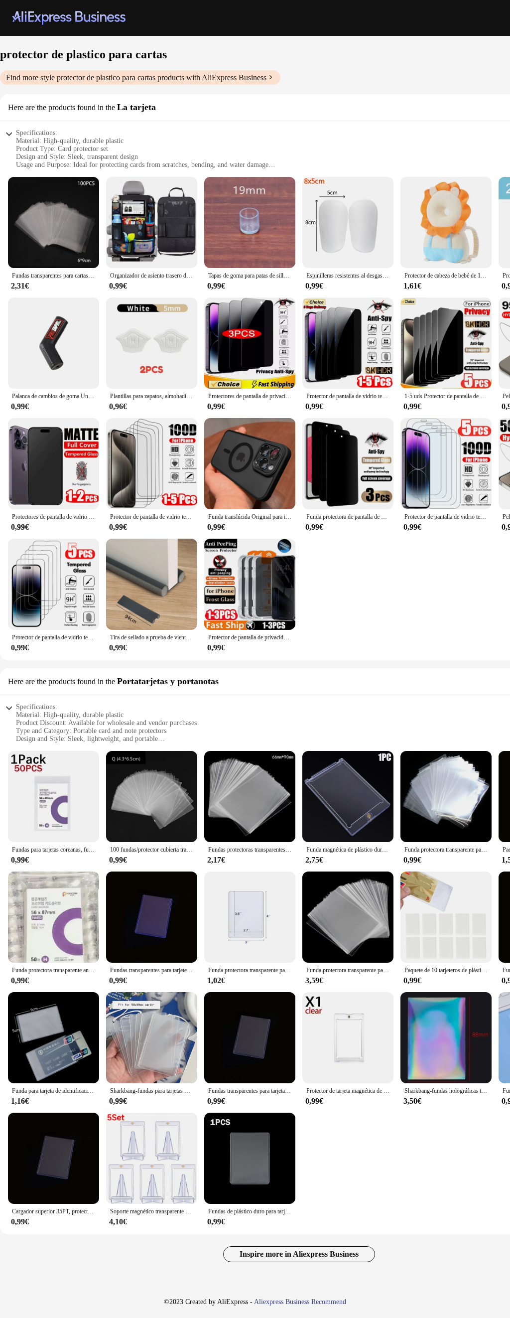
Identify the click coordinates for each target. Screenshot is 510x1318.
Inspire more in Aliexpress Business (299, 1254)
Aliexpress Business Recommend (300, 1302)
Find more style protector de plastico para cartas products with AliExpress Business (136, 77)
